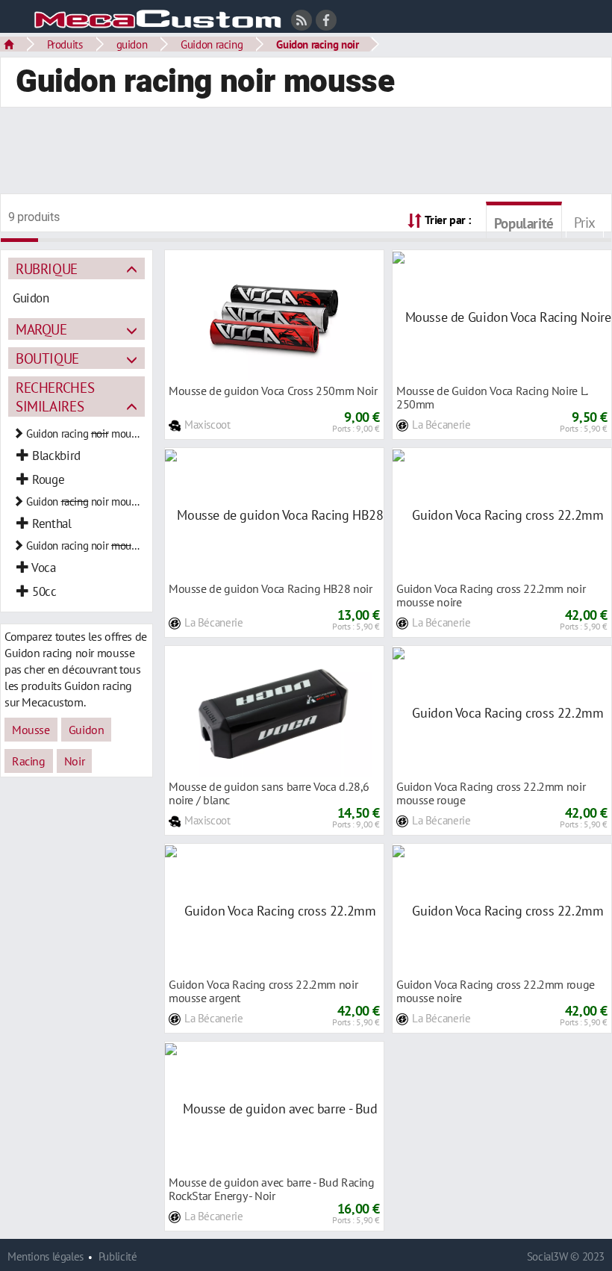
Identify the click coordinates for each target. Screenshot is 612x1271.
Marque (41, 329)
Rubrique (47, 268)
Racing (29, 761)
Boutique (47, 358)
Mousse (31, 729)
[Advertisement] (306, 152)
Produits (65, 44)
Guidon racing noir (317, 44)
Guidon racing (212, 44)
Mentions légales (45, 1256)
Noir (74, 761)
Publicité (118, 1256)
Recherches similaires (55, 396)
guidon (132, 44)
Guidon (86, 729)
